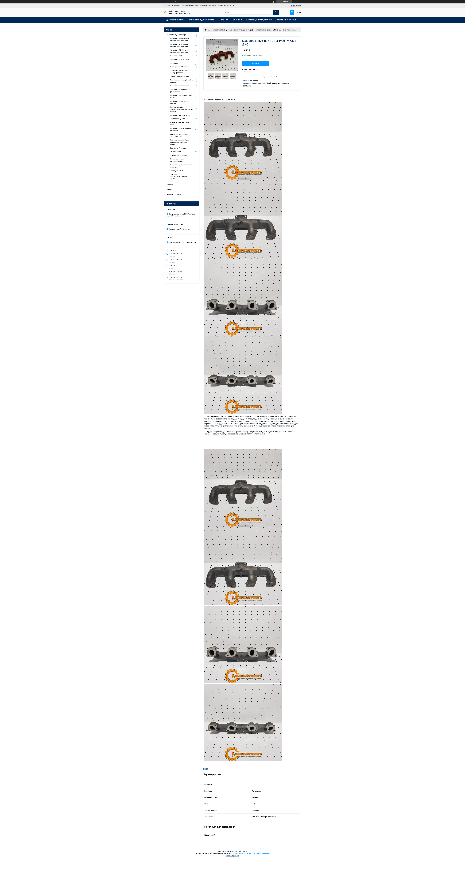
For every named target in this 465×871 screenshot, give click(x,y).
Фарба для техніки (177, 171)
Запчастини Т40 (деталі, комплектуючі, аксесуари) (179, 51)
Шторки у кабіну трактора (179, 76)
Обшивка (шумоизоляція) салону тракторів (179, 72)
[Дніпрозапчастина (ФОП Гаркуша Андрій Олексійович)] (165, 13)
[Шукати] (276, 12)
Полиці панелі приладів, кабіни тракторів (181, 81)
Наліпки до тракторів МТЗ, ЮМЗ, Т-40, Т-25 (180, 135)
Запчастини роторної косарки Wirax (181, 96)
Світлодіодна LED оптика (179, 67)
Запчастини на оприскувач (180, 86)
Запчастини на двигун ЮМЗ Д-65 (268, 30)
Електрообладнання (177, 119)
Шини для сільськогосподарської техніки (178, 176)
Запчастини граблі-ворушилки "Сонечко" (181, 166)
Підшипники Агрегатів (178, 148)
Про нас (224, 20)
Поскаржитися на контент (242, 853)
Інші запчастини (176, 152)
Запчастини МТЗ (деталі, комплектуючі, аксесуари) (179, 45)
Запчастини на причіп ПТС (180, 115)
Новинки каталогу (174, 195)
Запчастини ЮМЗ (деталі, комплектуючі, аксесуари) (232, 30)
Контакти (237, 20)
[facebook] (204, 769)
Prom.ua (244, 851)
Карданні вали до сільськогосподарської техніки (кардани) (181, 109)
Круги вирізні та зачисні (178, 155)
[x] (207, 769)
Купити (255, 63)
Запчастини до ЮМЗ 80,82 (180, 59)
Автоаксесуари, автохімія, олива (179, 123)
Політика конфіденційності (261, 853)
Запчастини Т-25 (176, 56)
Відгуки (169, 190)
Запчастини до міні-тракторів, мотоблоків (181, 129)
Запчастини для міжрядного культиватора (180, 91)
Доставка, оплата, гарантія (259, 20)
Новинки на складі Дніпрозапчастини (177, 160)
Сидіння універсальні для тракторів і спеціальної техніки (179, 142)
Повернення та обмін (286, 20)
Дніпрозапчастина (175, 20)
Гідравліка (174, 63)
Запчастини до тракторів (201, 20)
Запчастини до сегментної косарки (180, 102)
